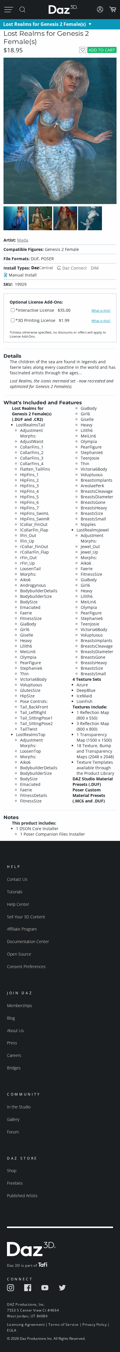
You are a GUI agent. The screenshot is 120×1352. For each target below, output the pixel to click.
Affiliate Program (22, 929)
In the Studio (19, 1107)
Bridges (14, 1068)
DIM (95, 268)
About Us (15, 1030)
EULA (11, 1330)
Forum (13, 1132)
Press (12, 1043)
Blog (11, 1018)
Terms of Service (63, 1324)
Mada (22, 240)
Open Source (19, 954)
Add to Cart (102, 50)
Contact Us (17, 879)
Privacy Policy (94, 1324)
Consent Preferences (26, 966)
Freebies (15, 1183)
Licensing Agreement (26, 1324)
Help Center (18, 904)
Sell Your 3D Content (26, 916)
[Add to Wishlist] (82, 50)
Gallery (13, 1119)
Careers (14, 1055)
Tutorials (14, 891)
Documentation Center (28, 941)
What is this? (100, 311)
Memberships (19, 1005)
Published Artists (22, 1195)
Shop (11, 1170)
